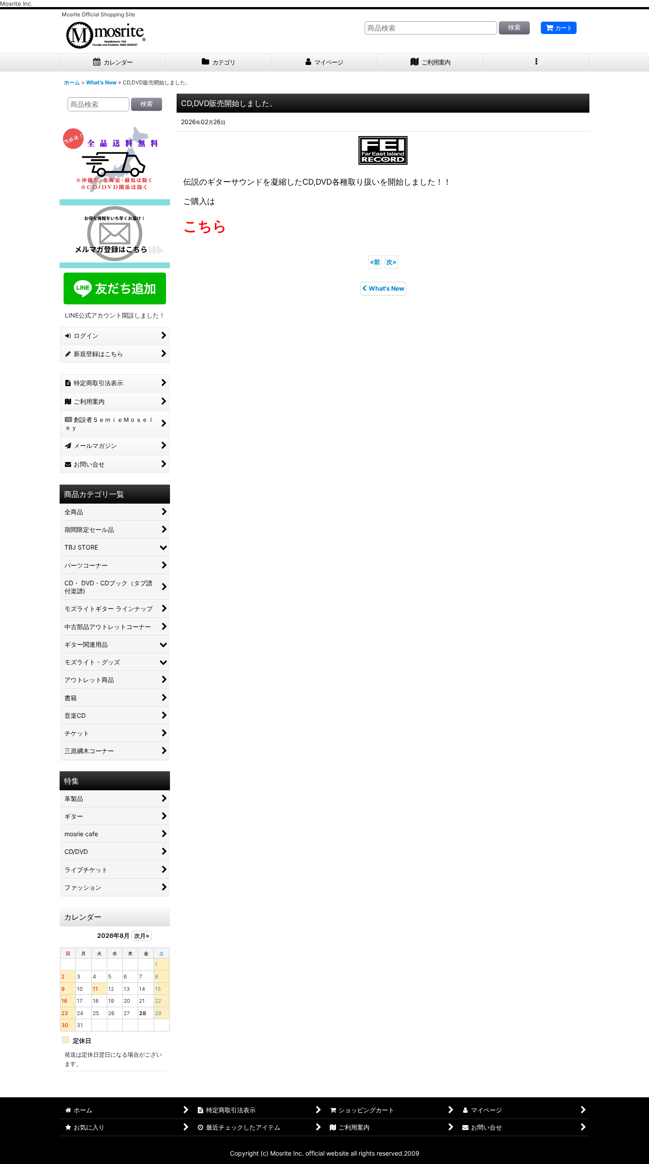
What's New (386, 288)
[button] (536, 62)
